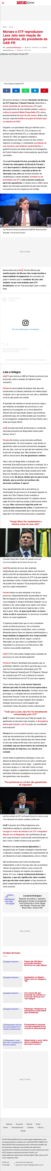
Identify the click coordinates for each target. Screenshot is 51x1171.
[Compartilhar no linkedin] (16, 90)
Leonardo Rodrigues (13, 47)
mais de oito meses (28, 115)
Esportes (19, 1124)
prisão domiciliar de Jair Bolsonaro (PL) (20, 106)
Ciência (40, 1127)
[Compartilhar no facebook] (6, 90)
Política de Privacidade (6, 1163)
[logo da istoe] (25, 2)
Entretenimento (17, 1127)
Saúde (23, 1131)
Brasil (11, 27)
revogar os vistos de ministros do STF (19, 831)
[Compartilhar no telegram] (35, 90)
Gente (5, 1127)
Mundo (29, 1124)
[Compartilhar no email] (44, 90)
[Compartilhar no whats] (25, 90)
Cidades (30, 1127)
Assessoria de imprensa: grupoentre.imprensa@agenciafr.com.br (29, 1163)
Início (4, 27)
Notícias (9, 1124)
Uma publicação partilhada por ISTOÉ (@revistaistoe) (25, 360)
